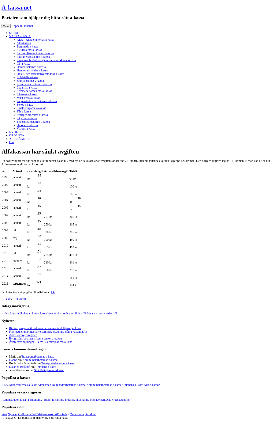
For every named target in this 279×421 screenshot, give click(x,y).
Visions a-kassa (26, 128)
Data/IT (24, 399)
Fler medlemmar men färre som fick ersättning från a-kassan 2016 (48, 331)
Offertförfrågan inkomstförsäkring (48, 414)
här (53, 292)
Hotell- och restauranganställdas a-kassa (40, 73)
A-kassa (6, 298)
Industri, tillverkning (77, 399)
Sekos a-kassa (25, 104)
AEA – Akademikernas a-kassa (35, 39)
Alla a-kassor (152, 384)
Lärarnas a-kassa (27, 94)
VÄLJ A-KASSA (20, 36)
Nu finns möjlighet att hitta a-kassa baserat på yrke (33, 313)
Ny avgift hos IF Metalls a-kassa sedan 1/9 (93, 313)
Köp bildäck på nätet (81, 417)
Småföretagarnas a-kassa (31, 108)
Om (11, 142)
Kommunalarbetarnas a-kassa (34, 84)
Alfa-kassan (24, 43)
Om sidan (90, 414)
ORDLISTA (16, 135)
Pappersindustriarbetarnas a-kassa (37, 101)
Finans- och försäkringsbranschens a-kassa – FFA (46, 60)
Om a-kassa (77, 414)
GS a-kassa (23, 63)
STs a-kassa (24, 111)
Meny (6, 26)
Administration (10, 399)
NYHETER (16, 132)
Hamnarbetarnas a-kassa (31, 67)
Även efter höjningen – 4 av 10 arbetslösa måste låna (40, 341)
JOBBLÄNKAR (19, 138)
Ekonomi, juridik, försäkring (47, 399)
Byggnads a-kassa (27, 46)
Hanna (13, 360)
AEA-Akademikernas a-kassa (19, 384)
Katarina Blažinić (19, 366)
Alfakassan (19, 298)
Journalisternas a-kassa (30, 80)
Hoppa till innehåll (22, 26)
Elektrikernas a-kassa (29, 49)
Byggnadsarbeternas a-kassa (69, 384)
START (14, 32)
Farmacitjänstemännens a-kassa (35, 53)
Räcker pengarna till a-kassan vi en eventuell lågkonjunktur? (45, 328)
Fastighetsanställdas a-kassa (33, 56)
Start (4, 414)
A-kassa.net (17, 7)
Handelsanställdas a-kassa (32, 70)
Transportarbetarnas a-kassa (33, 121)
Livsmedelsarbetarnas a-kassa (34, 91)
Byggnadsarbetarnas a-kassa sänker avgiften (35, 338)
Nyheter (12, 414)
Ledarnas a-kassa (27, 87)
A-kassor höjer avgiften (23, 335)
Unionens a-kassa (27, 125)
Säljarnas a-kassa (27, 118)
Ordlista (23, 414)
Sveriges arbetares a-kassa (32, 114)
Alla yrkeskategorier (118, 399)
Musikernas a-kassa (28, 97)
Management (98, 399)
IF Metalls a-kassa (27, 77)
